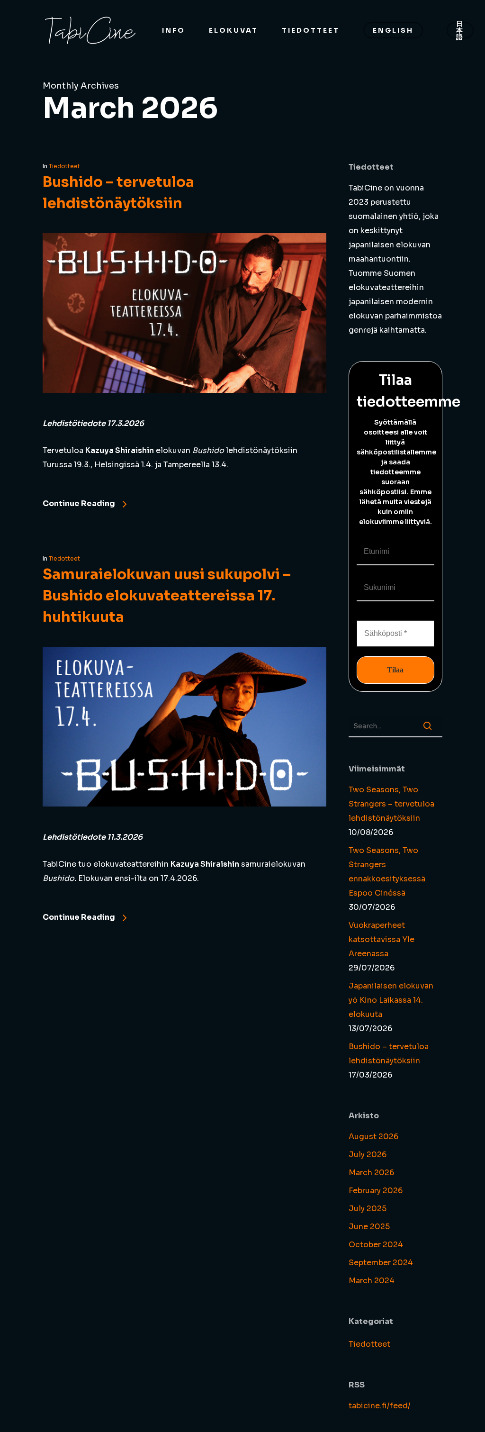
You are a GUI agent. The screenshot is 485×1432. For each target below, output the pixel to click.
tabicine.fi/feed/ (380, 1406)
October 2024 (376, 1245)
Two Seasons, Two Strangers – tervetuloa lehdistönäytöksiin (391, 804)
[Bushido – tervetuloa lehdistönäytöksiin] (184, 409)
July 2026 (367, 1155)
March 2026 (371, 1173)
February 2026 (376, 1191)
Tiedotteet (64, 166)
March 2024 (372, 1281)
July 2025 (367, 1209)
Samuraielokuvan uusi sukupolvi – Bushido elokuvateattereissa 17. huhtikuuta (167, 595)
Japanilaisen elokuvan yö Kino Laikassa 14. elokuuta (391, 1000)
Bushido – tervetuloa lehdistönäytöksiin (389, 1054)
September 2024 (381, 1263)
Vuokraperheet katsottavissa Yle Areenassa (381, 939)
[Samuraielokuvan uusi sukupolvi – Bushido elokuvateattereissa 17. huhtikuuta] (184, 823)
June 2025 (369, 1227)
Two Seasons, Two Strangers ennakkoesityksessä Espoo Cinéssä (387, 871)
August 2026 (373, 1137)
